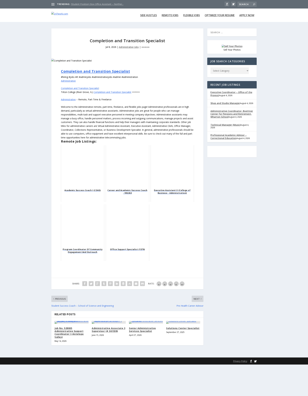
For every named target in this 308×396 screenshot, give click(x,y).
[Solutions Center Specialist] (183, 322)
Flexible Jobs (191, 15)
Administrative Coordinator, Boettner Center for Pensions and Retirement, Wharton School (231, 113)
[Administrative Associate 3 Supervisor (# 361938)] (109, 322)
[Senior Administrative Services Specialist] (146, 322)
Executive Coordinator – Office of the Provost (231, 94)
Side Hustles (148, 15)
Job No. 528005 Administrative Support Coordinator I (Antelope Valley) (69, 333)
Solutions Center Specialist (183, 328)
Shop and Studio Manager (225, 103)
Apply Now (246, 15)
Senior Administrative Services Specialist (142, 330)
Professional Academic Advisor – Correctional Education (228, 136)
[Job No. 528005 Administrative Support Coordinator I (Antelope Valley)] (72, 322)
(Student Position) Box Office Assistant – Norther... (97, 4)
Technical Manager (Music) (225, 124)
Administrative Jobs (129, 46)
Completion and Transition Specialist (95, 71)
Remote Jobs (170, 15)
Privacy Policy (240, 361)
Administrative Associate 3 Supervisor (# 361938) (108, 330)
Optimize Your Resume (220, 15)
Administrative (68, 80)
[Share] (84, 283)
